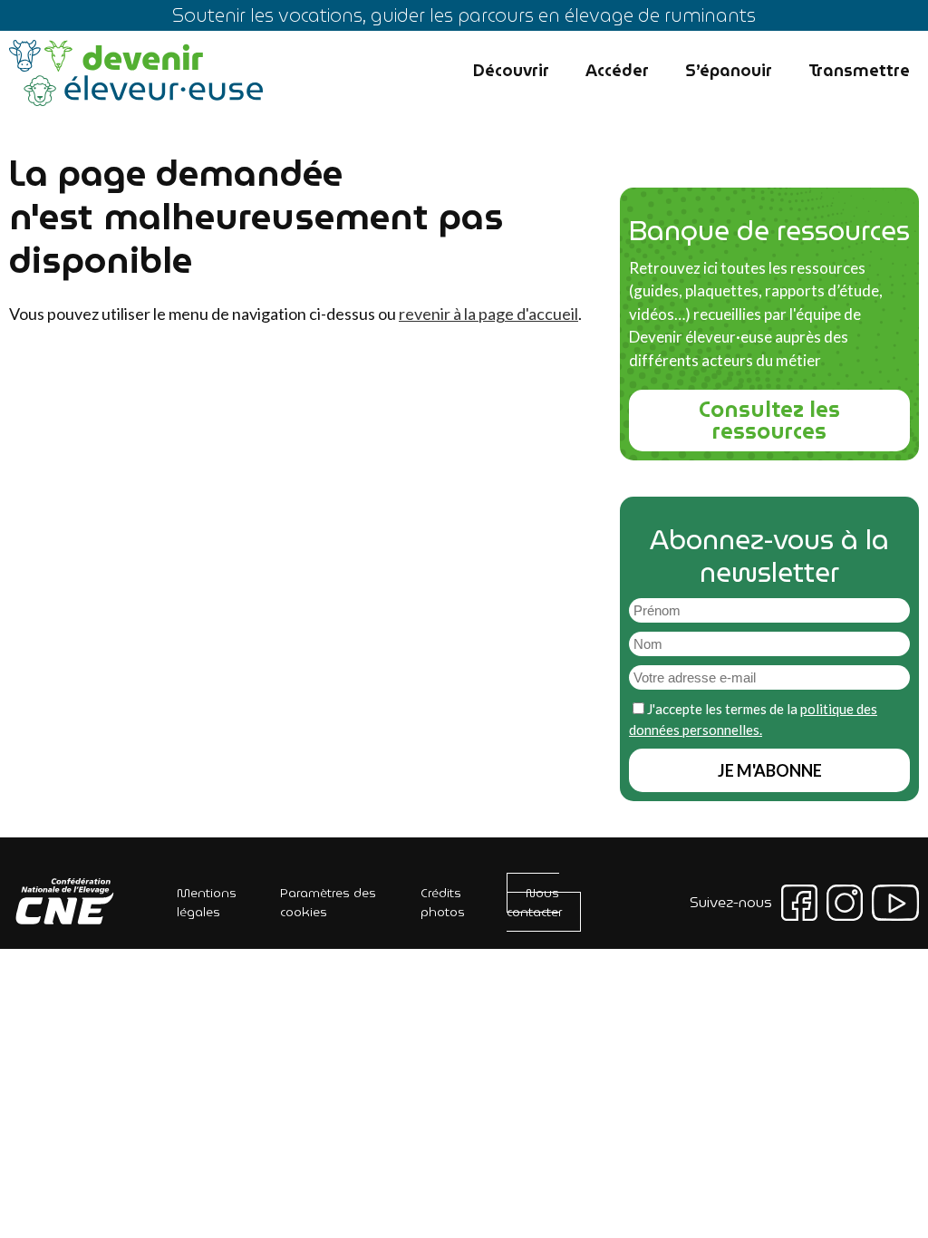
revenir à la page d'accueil (488, 314)
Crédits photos (442, 902)
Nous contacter (534, 902)
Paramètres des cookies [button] (328, 902)
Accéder (617, 70)
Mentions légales (207, 902)
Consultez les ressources (769, 420)
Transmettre (859, 70)
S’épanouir (728, 70)
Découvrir (511, 70)
